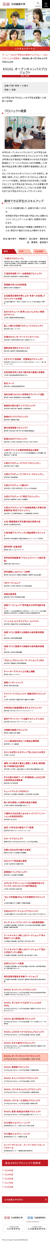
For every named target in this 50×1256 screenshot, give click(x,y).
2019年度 (8, 1174)
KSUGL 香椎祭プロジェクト (21, 1068)
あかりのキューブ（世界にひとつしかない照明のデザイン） (24, 314)
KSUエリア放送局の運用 (15, 862)
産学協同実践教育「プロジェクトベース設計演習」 (25, 560)
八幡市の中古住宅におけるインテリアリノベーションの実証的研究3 (25, 816)
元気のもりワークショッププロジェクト (25, 912)
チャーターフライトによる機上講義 (19, 672)
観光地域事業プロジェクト (19, 429)
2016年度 (8, 1186)
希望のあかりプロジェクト (21, 440)
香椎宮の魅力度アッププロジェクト (20, 407)
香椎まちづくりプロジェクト (16, 418)
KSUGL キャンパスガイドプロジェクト (21, 1079)
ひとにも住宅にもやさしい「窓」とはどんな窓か (24, 753)
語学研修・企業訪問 (14, 548)
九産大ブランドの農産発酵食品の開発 (25, 452)
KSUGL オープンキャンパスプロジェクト (22, 1057)
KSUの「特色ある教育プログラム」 (26, 54)
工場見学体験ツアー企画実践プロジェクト (23, 275)
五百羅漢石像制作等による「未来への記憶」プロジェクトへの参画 (24, 299)
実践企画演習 (14, 595)
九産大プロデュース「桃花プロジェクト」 (22, 497)
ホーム (5, 54)
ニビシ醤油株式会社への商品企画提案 (21, 742)
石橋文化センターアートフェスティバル (21, 338)
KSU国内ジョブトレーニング (17, 1135)
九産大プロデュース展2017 (20, 486)
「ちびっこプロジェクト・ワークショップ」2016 (24, 661)
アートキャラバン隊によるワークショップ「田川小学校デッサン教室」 (24, 952)
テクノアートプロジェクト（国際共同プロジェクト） (25, 696)
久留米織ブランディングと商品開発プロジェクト (24, 535)
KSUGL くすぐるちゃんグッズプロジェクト (22, 1090)
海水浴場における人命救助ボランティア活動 (24, 395)
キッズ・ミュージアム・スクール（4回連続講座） (25, 924)
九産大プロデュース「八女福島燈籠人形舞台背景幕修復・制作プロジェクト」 (25, 510)
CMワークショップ (18, 584)
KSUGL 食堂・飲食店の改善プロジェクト (22, 1112)
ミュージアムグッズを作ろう (21, 792)
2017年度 (8, 1182)
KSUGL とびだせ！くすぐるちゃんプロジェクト (24, 1033)
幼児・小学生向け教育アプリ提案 (19, 828)
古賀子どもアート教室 (25, 965)
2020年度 (8, 1170)
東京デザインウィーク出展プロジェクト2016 (24, 720)
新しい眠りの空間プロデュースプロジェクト (23, 327)
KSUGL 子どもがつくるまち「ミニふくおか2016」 (25, 1006)
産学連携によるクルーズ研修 (22, 573)
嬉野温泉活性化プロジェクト (17, 349)
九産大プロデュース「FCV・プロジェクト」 (22, 464)
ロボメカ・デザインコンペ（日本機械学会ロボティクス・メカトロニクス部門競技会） (24, 886)
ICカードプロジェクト (20, 840)
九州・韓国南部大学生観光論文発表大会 (22, 523)
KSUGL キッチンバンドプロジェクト (25, 991)
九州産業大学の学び (13, 1199)
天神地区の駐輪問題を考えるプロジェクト (23, 709)
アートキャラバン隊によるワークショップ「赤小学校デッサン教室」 (24, 938)
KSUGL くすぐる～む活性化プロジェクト (22, 1101)
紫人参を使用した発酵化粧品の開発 (20, 803)
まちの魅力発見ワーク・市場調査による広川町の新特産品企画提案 (24, 780)
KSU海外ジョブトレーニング (19, 1124)
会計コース (14, 384)
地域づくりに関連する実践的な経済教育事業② (24, 649)
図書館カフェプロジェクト (15, 873)
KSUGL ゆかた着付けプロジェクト (25, 1045)
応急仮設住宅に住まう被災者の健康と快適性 (24, 373)
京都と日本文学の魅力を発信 (17, 851)
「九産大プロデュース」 (25, 261)
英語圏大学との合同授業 (15, 286)
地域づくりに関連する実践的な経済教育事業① (24, 635)
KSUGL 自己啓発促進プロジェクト (25, 1021)
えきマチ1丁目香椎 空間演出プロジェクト (25, 361)
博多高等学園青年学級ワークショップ (25, 978)
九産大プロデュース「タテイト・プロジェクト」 (24, 475)
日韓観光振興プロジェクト (16, 731)
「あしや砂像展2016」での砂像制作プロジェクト (24, 899)
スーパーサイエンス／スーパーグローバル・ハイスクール (24, 1147)
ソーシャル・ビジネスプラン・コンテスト (21, 622)
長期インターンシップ (13, 683)
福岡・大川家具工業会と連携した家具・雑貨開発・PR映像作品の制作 (24, 766)
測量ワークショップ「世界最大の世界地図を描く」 (25, 609)
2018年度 (8, 1178)
